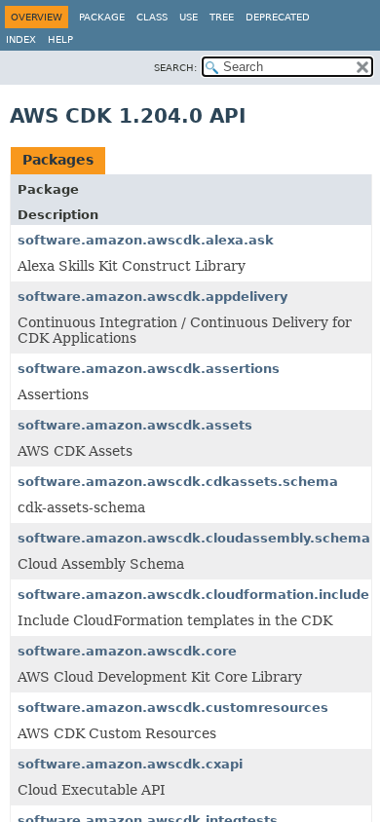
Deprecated (278, 17)
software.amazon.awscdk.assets (135, 425)
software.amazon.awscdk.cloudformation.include (193, 594)
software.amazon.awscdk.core (127, 651)
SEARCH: (175, 67)
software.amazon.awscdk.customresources (173, 707)
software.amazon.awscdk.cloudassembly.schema (194, 538)
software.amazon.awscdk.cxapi (130, 764)
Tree (221, 17)
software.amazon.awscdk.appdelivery (152, 296)
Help (60, 39)
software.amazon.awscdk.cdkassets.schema (178, 481)
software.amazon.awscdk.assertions (149, 368)
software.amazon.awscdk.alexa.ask (146, 240)
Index (21, 39)
